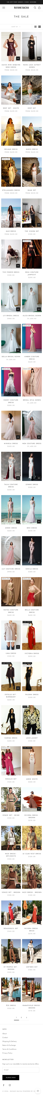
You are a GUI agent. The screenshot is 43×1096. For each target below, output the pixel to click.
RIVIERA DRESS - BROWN (32, 816)
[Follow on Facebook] (3, 1085)
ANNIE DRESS (11, 528)
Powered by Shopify (31, 1091)
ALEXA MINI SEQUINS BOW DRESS (11, 66)
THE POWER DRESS (11, 272)
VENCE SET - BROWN (11, 892)
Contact (5, 1037)
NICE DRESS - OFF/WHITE (11, 855)
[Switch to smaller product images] (39, 26)
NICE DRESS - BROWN (32, 892)
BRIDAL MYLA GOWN (32, 400)
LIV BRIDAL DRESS (11, 316)
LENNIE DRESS (32, 484)
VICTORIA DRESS (32, 653)
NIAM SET (32, 190)
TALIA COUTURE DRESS (11, 485)
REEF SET (32, 108)
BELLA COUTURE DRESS (32, 611)
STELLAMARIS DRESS (11, 190)
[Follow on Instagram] (10, 1085)
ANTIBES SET (32, 967)
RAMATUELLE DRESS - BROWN (32, 1006)
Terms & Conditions (9, 1049)
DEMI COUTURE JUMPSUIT (32, 273)
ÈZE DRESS (11, 1005)
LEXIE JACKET (32, 738)
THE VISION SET (32, 231)
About (4, 1033)
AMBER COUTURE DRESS (31, 358)
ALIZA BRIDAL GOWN (32, 316)
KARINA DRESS (11, 738)
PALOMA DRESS (32, 694)
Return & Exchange (9, 1045)
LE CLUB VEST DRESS (32, 854)
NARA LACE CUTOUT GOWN (32, 66)
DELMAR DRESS (11, 149)
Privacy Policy (7, 1053)
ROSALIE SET (11, 779)
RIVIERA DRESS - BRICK (32, 929)
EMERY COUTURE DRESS (11, 401)
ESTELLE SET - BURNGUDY (11, 695)
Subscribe (11, 1077)
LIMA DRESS (11, 653)
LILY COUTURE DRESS (11, 569)
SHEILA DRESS (32, 569)
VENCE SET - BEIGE (11, 815)
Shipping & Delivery (9, 1041)
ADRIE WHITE (32, 779)
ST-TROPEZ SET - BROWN (11, 968)
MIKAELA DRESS (11, 443)
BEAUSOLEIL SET (11, 928)
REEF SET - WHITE (11, 108)
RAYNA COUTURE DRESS (11, 611)
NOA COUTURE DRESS (32, 443)
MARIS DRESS (32, 149)
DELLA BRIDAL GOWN (11, 357)
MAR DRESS (11, 231)
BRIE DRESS (32, 528)
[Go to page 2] (26, 1017)
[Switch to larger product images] (35, 26)
